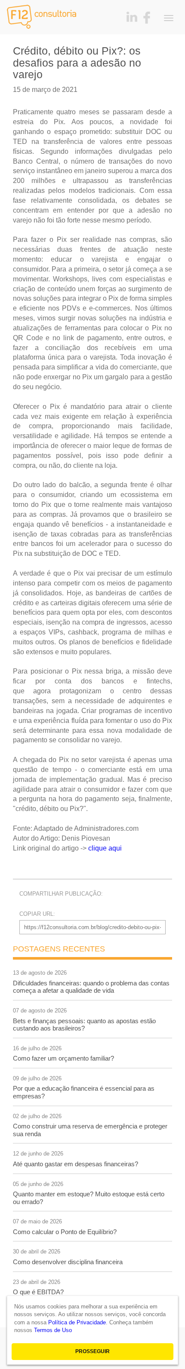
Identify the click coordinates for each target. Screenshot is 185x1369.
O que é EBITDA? (38, 1292)
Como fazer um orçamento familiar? (63, 1058)
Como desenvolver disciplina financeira (68, 1261)
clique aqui (105, 848)
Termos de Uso (53, 1330)
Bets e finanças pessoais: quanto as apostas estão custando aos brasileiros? (84, 1024)
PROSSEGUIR (92, 1351)
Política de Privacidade (77, 1322)
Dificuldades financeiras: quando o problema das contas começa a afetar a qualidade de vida (91, 986)
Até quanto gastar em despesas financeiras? (75, 1164)
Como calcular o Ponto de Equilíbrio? (65, 1231)
